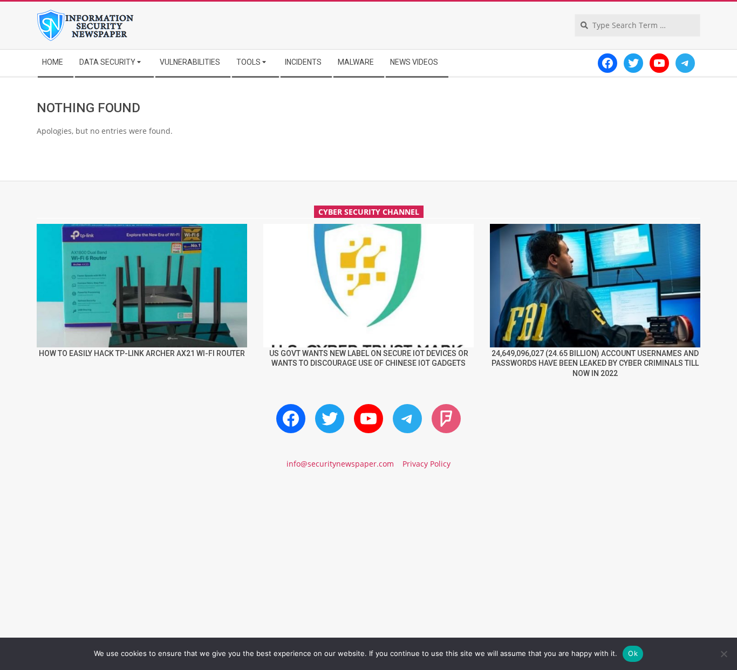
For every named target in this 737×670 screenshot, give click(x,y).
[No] (723, 653)
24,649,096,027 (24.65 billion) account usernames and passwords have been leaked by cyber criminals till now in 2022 (595, 363)
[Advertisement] (368, 570)
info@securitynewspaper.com (340, 464)
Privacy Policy (426, 464)
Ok (633, 653)
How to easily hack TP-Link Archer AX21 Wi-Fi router (142, 353)
